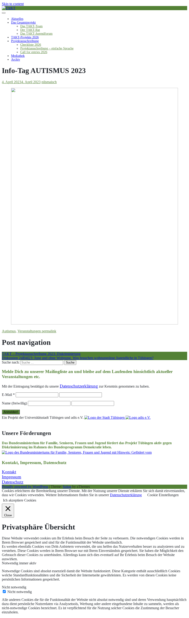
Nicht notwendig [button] (14, 587)
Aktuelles (17, 19)
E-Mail (8, 395)
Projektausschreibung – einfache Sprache (47, 48)
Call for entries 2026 (33, 52)
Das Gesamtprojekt (23, 22)
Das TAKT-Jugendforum (36, 33)
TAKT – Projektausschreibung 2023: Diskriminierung (41, 354)
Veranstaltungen (29, 331)
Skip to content (13, 4)
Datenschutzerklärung (126, 495)
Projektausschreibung (25, 41)
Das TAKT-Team (31, 26)
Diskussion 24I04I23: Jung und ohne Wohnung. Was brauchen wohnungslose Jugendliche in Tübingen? (78, 358)
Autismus (9, 331)
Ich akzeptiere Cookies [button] (19, 500)
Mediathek (18, 56)
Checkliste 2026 (30, 44)
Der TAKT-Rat (30, 30)
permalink (48, 331)
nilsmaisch (49, 82)
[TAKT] (8, 8)
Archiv (15, 59)
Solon (67, 487)
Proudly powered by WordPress (25, 487)
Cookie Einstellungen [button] (163, 495)
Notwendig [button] (10, 563)
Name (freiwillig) (14, 403)
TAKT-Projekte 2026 (25, 37)
